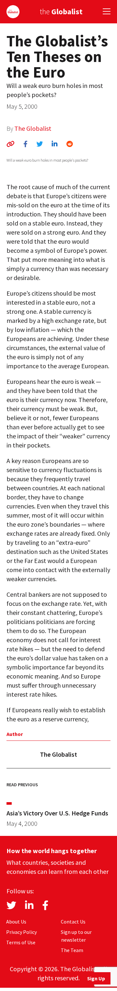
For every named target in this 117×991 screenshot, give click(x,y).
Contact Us (73, 921)
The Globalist (32, 128)
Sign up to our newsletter (76, 936)
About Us (16, 921)
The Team (72, 950)
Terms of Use (20, 942)
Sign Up (96, 978)
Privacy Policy (21, 932)
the (61, 11)
